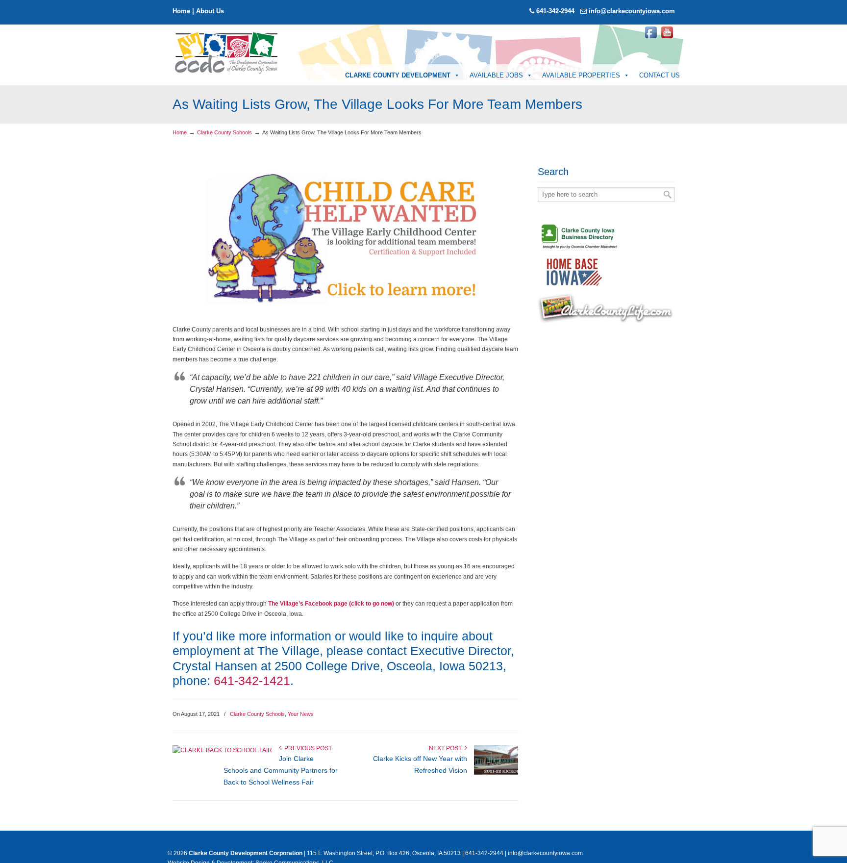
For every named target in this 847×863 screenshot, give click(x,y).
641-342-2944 (555, 11)
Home (181, 11)
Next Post (447, 748)
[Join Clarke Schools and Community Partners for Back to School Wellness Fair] (222, 750)
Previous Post (306, 748)
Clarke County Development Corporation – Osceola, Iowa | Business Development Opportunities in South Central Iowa (227, 51)
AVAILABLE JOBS (496, 75)
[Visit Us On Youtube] (667, 38)
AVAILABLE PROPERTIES (581, 75)
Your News (301, 714)
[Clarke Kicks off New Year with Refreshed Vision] (496, 772)
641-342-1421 (252, 680)
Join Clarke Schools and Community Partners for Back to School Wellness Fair (281, 770)
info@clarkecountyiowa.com (632, 11)
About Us (210, 11)
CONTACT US (659, 75)
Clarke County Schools (224, 132)
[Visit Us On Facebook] (651, 38)
